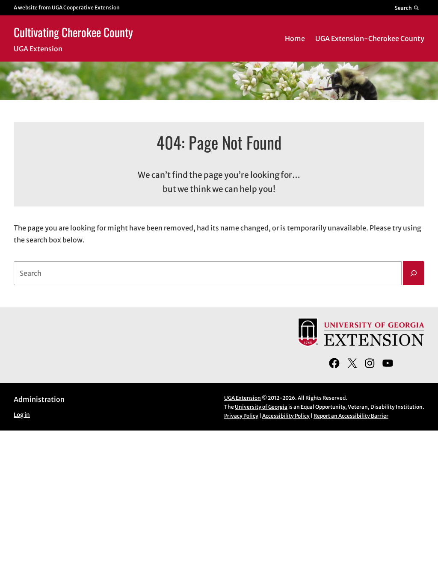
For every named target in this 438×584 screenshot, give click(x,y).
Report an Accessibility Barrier (351, 416)
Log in (22, 415)
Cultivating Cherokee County (73, 32)
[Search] (413, 273)
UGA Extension (242, 398)
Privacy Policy (241, 416)
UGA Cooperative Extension (86, 7)
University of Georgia (261, 407)
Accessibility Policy (286, 416)
